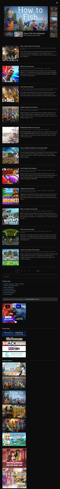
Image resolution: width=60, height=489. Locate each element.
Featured (44, 48)
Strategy (46, 129)
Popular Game (51, 48)
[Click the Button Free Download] (10, 175)
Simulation (48, 68)
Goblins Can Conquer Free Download (29, 250)
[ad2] (13, 458)
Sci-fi (50, 231)
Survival (22, 232)
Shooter (22, 49)
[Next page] (42, 271)
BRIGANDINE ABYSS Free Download (30, 127)
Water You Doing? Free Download (28, 209)
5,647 (38, 270)
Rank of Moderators (9, 287)
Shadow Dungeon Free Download (28, 107)
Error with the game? (9, 292)
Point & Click (51, 170)
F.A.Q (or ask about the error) (11, 285)
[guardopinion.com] (14, 333)
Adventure (44, 88)
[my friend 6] (14, 348)
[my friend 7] (14, 354)
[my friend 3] (14, 343)
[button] (57, 2)
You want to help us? (9, 289)
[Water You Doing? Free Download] (10, 216)
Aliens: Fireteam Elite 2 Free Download (30, 46)
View (14, 368)
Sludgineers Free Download (27, 188)
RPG (37, 110)
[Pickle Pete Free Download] (10, 236)
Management (40, 68)
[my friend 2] (14, 338)
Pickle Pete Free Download (27, 229)
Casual (39, 170)
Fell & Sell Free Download (26, 87)
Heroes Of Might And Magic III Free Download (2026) (33, 148)
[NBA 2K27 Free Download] (10, 74)
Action (39, 48)
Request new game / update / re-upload (14, 284)
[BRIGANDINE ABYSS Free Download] (10, 135)
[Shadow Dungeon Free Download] (10, 114)
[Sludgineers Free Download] (10, 196)
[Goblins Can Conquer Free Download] (10, 257)
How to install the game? (10, 291)
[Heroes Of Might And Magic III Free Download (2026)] (10, 155)
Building (39, 251)
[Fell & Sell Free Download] (10, 94)
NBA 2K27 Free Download (27, 66)
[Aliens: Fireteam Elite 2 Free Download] (10, 53)
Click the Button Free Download (28, 168)
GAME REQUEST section (32, 299)
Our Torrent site (8, 294)
